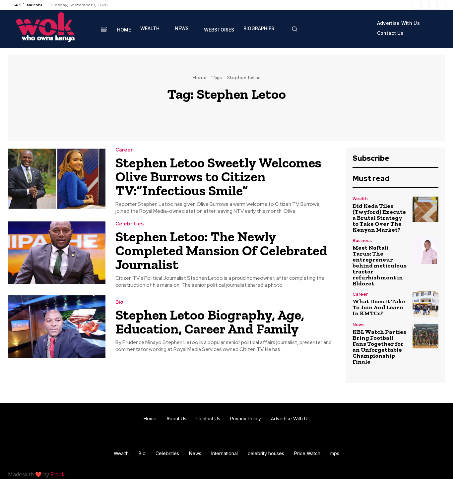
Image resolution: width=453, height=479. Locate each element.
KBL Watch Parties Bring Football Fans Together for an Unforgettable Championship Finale (379, 346)
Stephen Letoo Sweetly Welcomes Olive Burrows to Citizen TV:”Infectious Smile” (218, 176)
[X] (433, 5)
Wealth (360, 199)
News (358, 325)
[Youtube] (441, 5)
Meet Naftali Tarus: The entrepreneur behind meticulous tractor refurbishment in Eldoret (380, 265)
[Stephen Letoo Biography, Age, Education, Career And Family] (56, 326)
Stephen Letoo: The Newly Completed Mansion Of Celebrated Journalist (221, 250)
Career (124, 150)
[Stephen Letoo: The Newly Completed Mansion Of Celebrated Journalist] (56, 252)
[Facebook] (417, 5)
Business (362, 240)
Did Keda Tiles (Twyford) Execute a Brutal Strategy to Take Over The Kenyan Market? (379, 217)
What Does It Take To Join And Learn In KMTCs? (379, 307)
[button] (294, 29)
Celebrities (129, 223)
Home (199, 78)
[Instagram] (425, 5)
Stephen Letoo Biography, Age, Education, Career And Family (209, 321)
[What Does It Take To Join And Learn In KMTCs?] (425, 304)
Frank (57, 474)
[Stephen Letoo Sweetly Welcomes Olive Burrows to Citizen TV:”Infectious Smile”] (56, 179)
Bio (119, 302)
